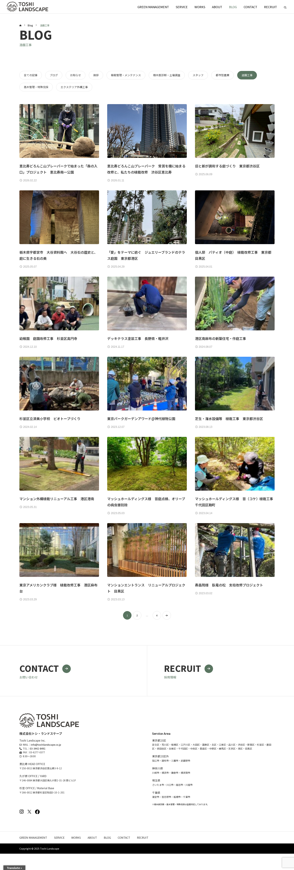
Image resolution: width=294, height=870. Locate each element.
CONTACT (250, 7)
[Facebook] (37, 811)
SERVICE (182, 7)
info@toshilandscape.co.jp (46, 744)
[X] (29, 811)
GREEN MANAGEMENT (153, 7)
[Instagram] (21, 811)
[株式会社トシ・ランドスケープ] (27, 6)
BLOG (233, 7)
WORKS (199, 7)
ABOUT (217, 7)
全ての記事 (30, 75)
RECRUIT (270, 7)
